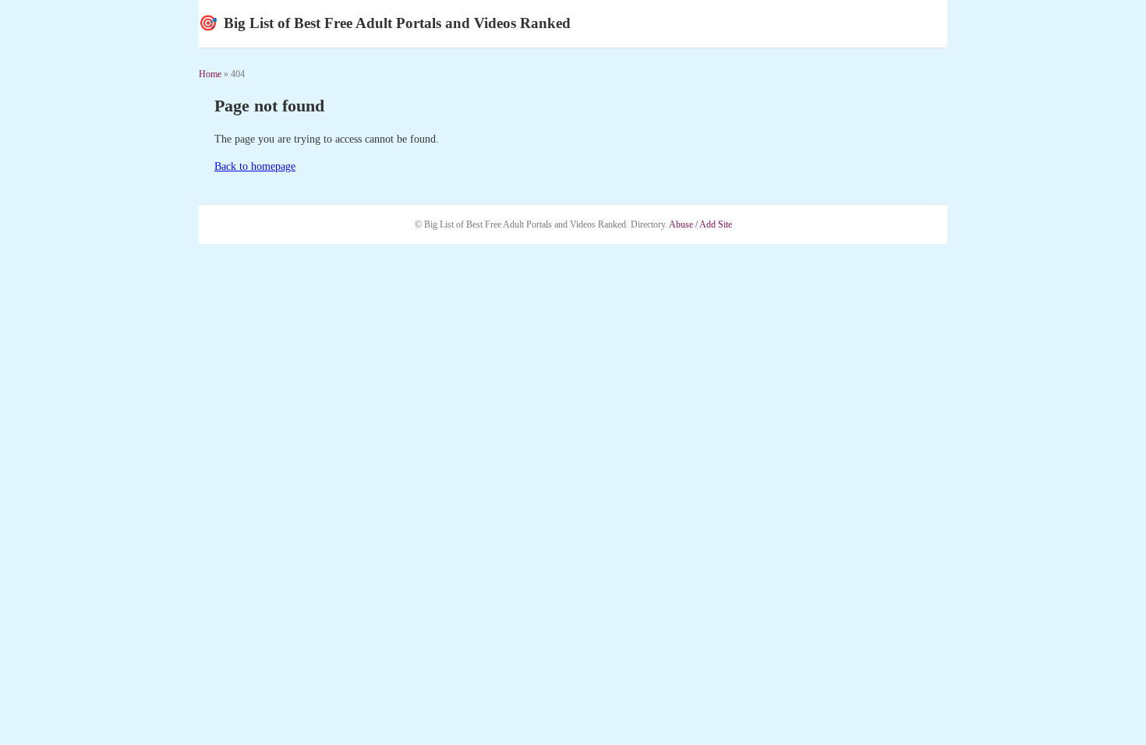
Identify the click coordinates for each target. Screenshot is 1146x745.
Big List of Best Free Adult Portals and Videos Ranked (385, 23)
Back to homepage (254, 166)
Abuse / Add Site (700, 224)
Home (210, 74)
